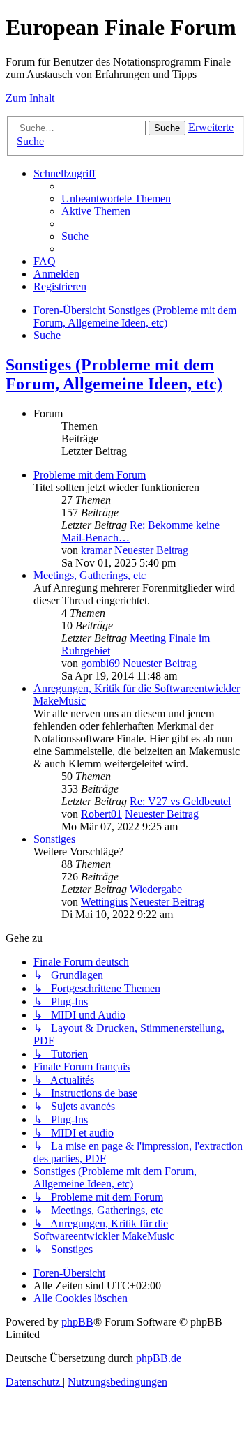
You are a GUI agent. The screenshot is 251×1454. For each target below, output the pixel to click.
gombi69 (100, 663)
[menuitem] (116, 198)
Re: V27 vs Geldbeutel (180, 801)
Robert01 (101, 814)
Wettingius (104, 902)
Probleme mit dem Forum (89, 475)
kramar (96, 550)
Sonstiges (54, 839)
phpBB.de (158, 1358)
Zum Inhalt (30, 98)
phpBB (77, 1322)
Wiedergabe (156, 889)
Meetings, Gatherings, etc (89, 575)
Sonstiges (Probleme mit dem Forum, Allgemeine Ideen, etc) (114, 374)
